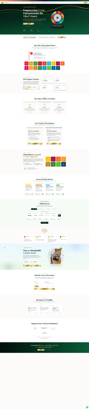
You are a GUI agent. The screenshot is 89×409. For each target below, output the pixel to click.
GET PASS (81, 2)
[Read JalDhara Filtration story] (52, 194)
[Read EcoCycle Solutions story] (42, 194)
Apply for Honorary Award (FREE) (35, 143)
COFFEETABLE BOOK (37, 265)
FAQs (52, 2)
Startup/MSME (36, 286)
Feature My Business (27, 265)
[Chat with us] (87, 407)
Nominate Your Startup (28, 23)
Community (47, 2)
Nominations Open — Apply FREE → (26, 0)
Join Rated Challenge (54, 143)
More (50, 2)
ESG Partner (42, 286)
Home (32, 2)
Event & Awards (38, 2)
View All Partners (44, 222)
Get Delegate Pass (39, 23)
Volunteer (52, 286)
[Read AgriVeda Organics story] (63, 194)
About (35, 2)
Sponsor (47, 286)
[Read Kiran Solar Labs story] (32, 194)
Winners (43, 2)
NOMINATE (85, 2)
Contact (55, 2)
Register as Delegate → (61, 37)
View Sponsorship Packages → (44, 338)
